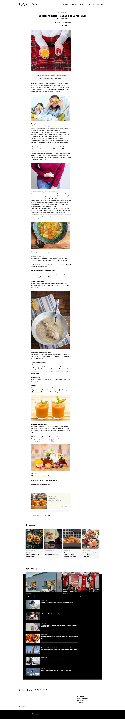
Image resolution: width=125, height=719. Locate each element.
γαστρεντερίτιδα (41, 510)
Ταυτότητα (80, 702)
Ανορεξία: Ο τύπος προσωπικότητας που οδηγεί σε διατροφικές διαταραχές (57, 602)
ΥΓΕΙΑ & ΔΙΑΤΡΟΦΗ (62, 12)
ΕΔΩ (66, 260)
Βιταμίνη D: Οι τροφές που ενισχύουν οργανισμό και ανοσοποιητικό (33, 554)
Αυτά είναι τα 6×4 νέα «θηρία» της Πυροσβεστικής (74, 596)
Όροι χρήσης (80, 696)
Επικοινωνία (80, 700)
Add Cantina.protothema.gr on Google (50, 78)
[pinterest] (62, 25)
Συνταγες (65, 4)
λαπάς (67, 510)
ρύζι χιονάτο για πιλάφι (37, 392)
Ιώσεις (48, 510)
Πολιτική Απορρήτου (82, 698)
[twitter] (66, 25)
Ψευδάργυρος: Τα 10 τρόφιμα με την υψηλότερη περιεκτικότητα (90, 554)
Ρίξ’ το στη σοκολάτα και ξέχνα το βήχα (41, 476)
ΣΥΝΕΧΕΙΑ (66, 506)
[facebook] (59, 25)
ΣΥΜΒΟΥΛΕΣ (67, 550)
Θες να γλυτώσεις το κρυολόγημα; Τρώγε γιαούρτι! (44, 480)
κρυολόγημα (61, 510)
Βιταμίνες (34, 510)
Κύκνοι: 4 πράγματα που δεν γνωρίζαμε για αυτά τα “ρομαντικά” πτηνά (56, 670)
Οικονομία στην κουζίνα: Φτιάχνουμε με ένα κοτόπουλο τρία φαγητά (70, 554)
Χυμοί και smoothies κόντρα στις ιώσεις (41, 484)
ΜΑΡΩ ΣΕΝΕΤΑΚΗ (57, 22)
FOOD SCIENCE (86, 550)
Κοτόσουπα (53, 510)
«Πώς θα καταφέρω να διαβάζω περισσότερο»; (51, 614)
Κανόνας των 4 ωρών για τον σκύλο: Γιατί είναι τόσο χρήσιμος (54, 659)
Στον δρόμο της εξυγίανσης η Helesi (34, 596)
